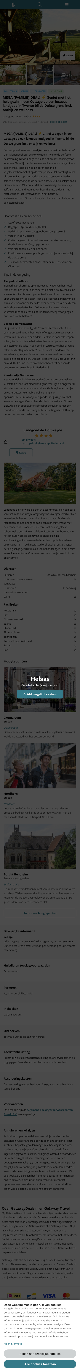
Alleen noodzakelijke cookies (40, 1354)
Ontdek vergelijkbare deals (40, 694)
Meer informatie (13, 1343)
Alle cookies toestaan (40, 1364)
